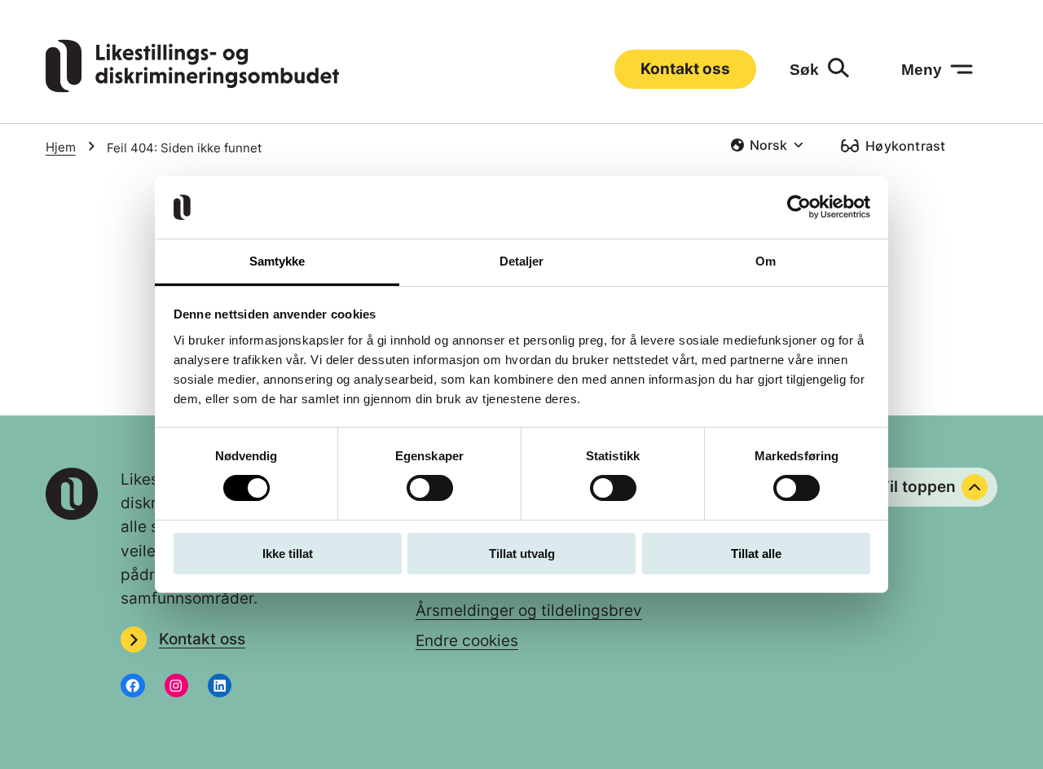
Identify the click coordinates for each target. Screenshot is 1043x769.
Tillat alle (756, 553)
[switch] (430, 488)
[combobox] (766, 145)
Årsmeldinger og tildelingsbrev (529, 610)
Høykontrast (905, 146)
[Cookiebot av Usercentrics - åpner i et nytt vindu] (799, 207)
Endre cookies (467, 640)
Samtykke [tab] (277, 261)
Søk (804, 69)
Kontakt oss (685, 68)
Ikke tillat (287, 553)
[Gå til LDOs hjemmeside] (192, 87)
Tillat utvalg (522, 553)
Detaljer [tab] (521, 261)
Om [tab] (765, 261)
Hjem (61, 147)
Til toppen (917, 486)
